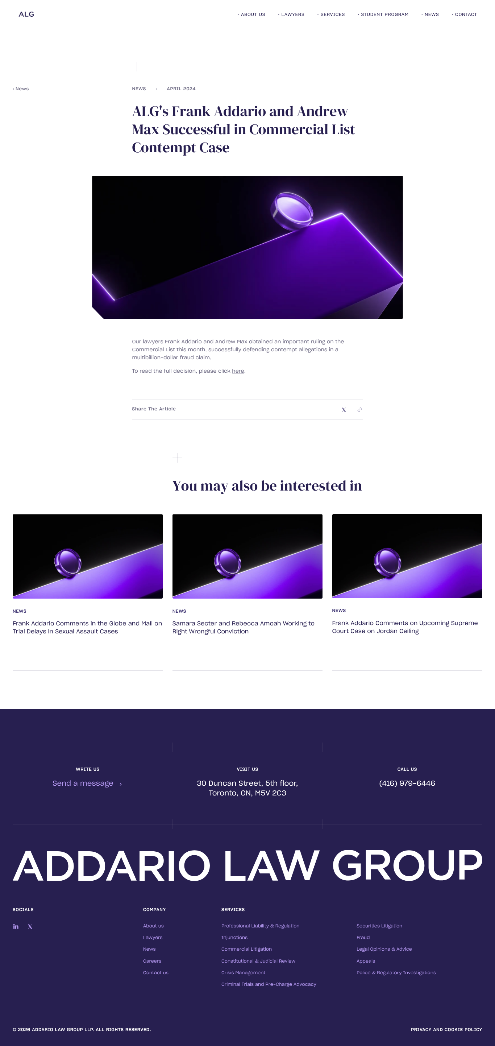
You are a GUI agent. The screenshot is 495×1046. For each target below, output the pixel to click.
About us (153, 926)
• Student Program (383, 15)
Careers (152, 961)
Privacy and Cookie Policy (446, 1030)
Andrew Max (231, 341)
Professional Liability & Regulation (260, 926)
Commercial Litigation (246, 949)
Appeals (366, 961)
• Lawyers (291, 15)
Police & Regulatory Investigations (396, 973)
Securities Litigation (379, 926)
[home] (58, 15)
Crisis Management (243, 973)
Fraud (363, 938)
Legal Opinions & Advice (384, 949)
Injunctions (234, 938)
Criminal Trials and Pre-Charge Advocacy (268, 985)
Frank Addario (183, 341)
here (238, 371)
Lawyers (153, 938)
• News (430, 15)
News (149, 949)
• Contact (465, 15)
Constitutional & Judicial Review (258, 961)
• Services (331, 15)
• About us (252, 15)
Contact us (156, 973)
